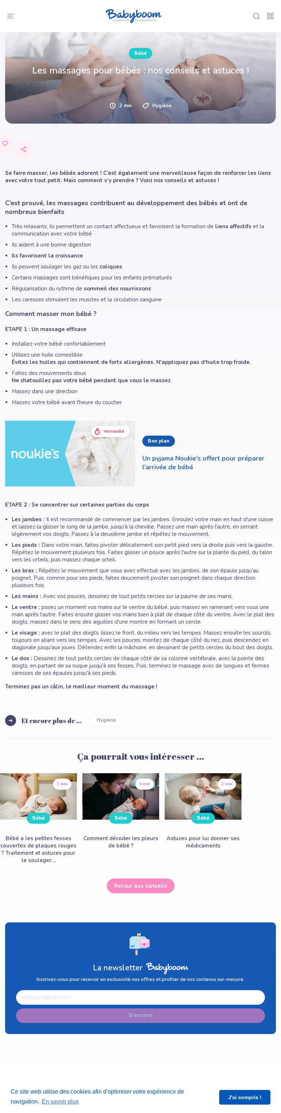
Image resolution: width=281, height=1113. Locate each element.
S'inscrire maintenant (140, 495)
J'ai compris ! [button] (245, 1097)
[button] (140, 89)
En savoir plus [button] (60, 1101)
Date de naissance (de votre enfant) (68, 30)
